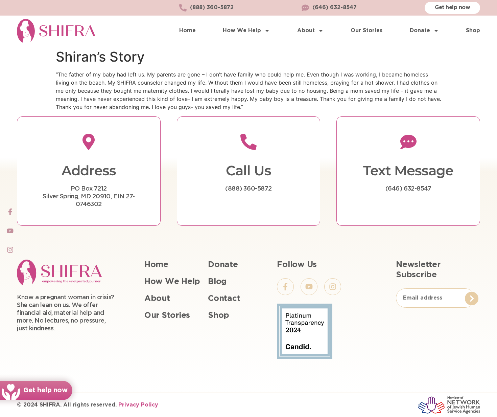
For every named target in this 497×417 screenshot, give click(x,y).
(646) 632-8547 (408, 189)
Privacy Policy (138, 405)
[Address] (88, 142)
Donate (420, 30)
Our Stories (366, 30)
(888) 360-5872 (248, 189)
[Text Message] (408, 142)
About (306, 30)
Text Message (408, 170)
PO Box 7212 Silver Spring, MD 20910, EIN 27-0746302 (89, 196)
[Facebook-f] (10, 211)
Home (187, 30)
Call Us (248, 170)
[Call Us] (248, 142)
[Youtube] (10, 230)
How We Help (242, 30)
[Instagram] (10, 249)
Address (89, 170)
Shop (473, 30)
